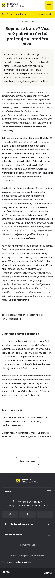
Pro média (12, 14)
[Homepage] (27, 483)
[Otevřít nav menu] (49, 5)
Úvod (3, 14)
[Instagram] (10, 514)
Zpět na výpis (47, 14)
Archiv (23, 14)
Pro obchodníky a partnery (20, 524)
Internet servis (13, 534)
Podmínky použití (27, 544)
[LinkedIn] (45, 514)
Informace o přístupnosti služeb (27, 555)
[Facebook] (27, 514)
